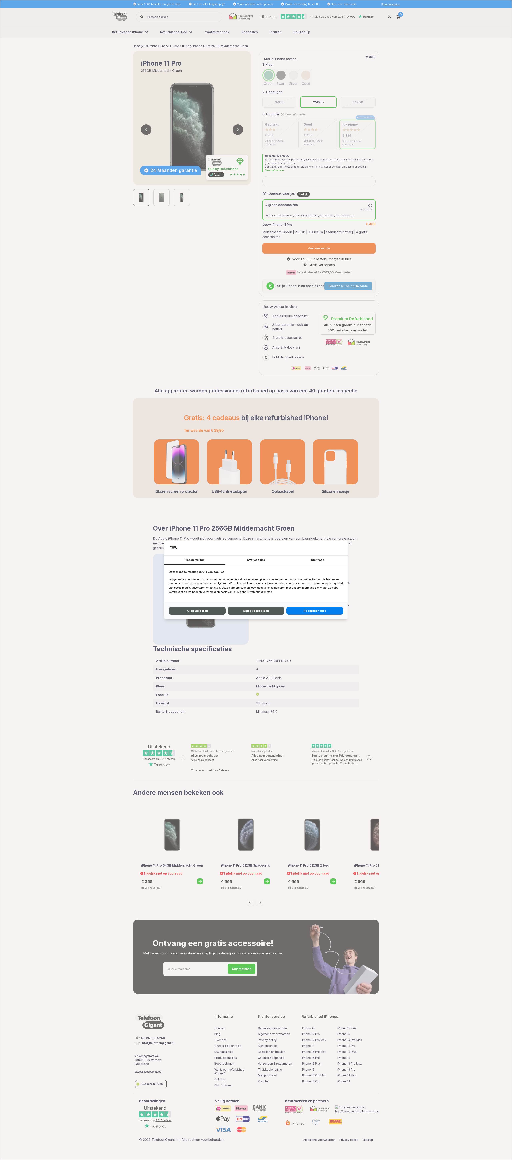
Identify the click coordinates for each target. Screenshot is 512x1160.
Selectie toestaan (256, 610)
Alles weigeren (197, 610)
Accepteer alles (314, 610)
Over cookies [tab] (256, 559)
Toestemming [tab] (194, 559)
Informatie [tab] (317, 559)
